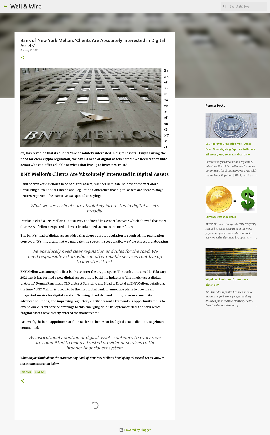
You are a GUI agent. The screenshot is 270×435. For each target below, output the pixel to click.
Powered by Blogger (137, 430)
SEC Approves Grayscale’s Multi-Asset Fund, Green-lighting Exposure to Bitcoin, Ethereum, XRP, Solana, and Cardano (231, 149)
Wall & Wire (26, 6)
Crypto (39, 372)
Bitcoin (26, 372)
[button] (22, 57)
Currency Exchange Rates (221, 216)
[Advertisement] (194, 159)
